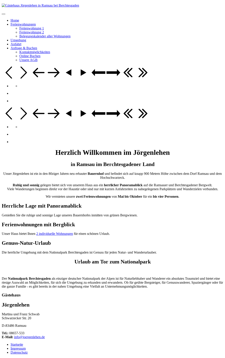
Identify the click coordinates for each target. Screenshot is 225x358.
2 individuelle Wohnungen (54, 234)
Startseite (17, 344)
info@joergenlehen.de (29, 337)
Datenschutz (19, 352)
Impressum (18, 348)
